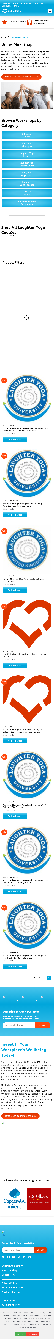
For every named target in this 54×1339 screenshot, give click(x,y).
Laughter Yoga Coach (27, 174)
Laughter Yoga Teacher (27, 183)
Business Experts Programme (27, 203)
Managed (33, 1334)
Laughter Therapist (27, 145)
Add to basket (15, 439)
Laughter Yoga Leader (27, 155)
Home (4, 37)
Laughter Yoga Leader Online (27, 164)
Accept (20, 1334)
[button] (50, 11)
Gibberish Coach (27, 135)
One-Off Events (27, 193)
